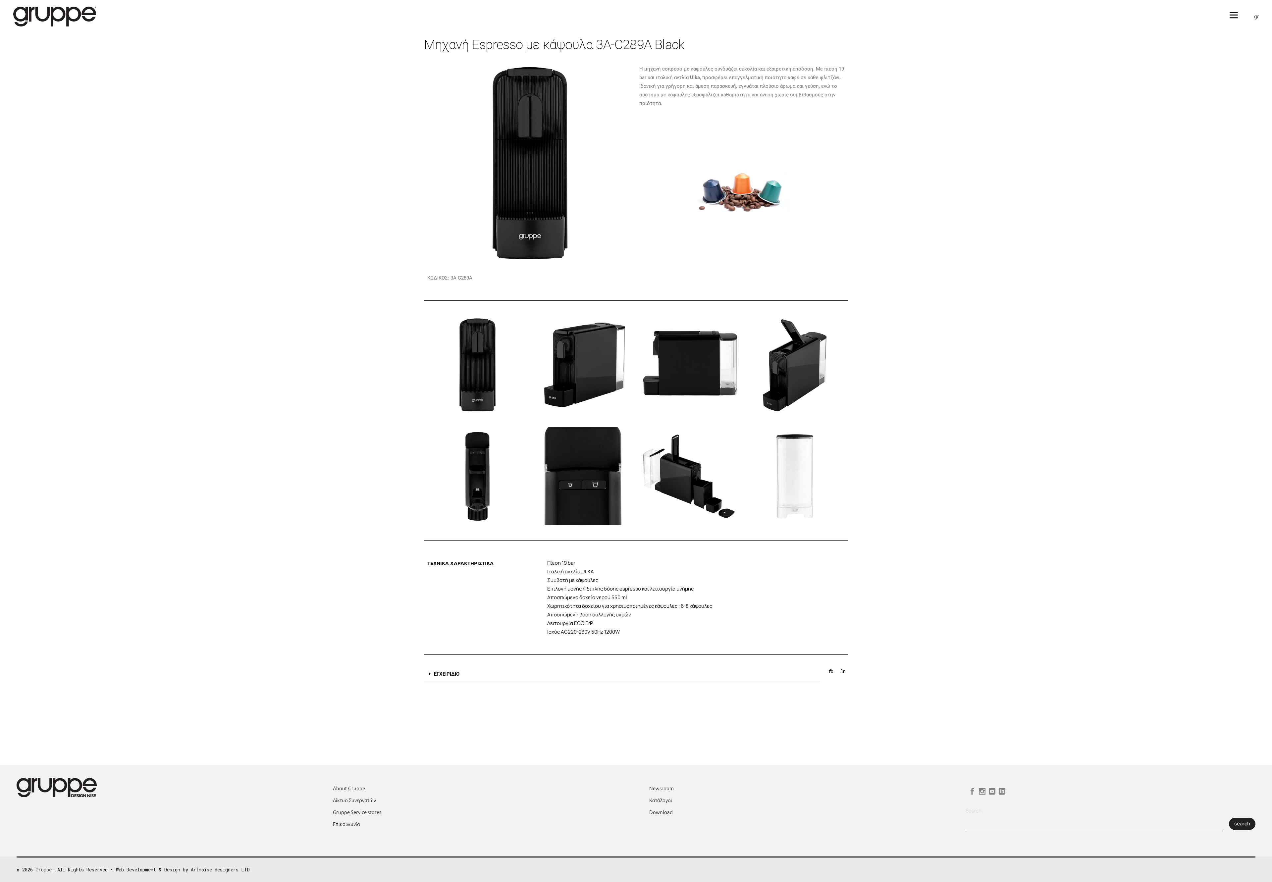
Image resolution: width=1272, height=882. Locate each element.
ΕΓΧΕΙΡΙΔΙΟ (446, 674)
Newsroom (661, 788)
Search (973, 810)
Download (661, 811)
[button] (622, 674)
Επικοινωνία (346, 823)
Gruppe (43, 869)
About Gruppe (349, 788)
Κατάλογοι (660, 800)
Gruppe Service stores (357, 811)
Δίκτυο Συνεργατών (354, 800)
